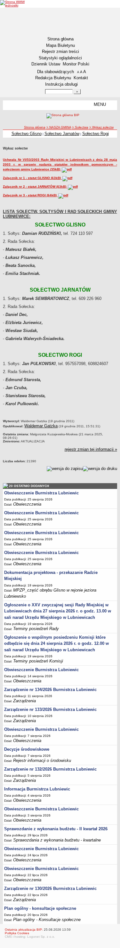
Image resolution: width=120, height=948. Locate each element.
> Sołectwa (80, 127)
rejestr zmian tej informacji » (91, 449)
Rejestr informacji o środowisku (42, 760)
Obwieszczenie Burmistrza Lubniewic (41, 493)
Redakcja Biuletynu (53, 77)
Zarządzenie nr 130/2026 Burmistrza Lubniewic (50, 888)
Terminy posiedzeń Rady (36, 628)
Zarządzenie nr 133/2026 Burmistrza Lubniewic (50, 709)
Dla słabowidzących (55, 71)
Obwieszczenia (27, 504)
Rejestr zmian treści (60, 51)
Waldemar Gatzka (41, 425)
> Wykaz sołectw (101, 127)
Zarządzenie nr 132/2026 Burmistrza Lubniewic (50, 769)
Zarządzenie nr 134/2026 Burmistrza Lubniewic (50, 689)
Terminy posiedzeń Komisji (38, 661)
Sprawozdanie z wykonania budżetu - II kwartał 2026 (56, 828)
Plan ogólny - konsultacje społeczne (40, 908)
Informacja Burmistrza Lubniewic (37, 789)
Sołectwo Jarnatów (61, 133)
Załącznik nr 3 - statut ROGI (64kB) (30, 195)
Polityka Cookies (17, 933)
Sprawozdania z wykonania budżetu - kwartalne (57, 840)
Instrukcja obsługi (61, 84)
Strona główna (60, 39)
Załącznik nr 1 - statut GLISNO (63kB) (32, 178)
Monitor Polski (76, 64)
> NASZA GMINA (58, 127)
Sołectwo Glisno (27, 133)
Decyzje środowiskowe (26, 749)
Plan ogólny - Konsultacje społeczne (47, 919)
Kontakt (81, 77)
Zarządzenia (24, 700)
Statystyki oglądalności (60, 58)
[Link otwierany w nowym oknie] (12, 3)
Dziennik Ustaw (45, 64)
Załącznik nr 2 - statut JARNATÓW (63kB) (35, 186)
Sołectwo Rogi (95, 133)
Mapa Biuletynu (60, 45)
